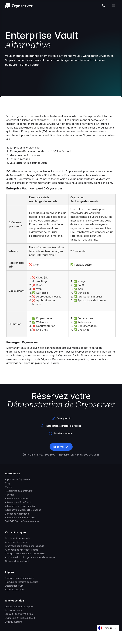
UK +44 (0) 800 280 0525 (19, 614)
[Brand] (19, 5)
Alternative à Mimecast (17, 498)
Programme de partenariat (19, 490)
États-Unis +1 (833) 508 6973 (39, 454)
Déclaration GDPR (14, 585)
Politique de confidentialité (19, 578)
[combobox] (108, 628)
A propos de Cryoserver (17, 479)
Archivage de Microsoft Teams (21, 549)
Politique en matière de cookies (21, 582)
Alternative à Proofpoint (18, 502)
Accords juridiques (15, 589)
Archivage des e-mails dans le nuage (24, 546)
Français (108, 628)
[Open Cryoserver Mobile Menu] (113, 5)
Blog (7, 483)
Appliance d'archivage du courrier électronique (30, 557)
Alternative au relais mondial (20, 506)
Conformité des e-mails (17, 538)
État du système (13, 621)
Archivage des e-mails (16, 542)
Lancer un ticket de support (19, 606)
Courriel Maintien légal (17, 561)
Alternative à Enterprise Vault (20, 517)
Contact (9, 494)
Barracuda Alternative (17, 513)
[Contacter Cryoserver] (103, 5)
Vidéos (8, 487)
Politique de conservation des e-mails (25, 553)
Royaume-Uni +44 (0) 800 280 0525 (79, 454)
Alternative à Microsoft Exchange (23, 510)
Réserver (58, 446)
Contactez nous (13, 610)
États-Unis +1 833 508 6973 (20, 618)
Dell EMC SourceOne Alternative (22, 521)
